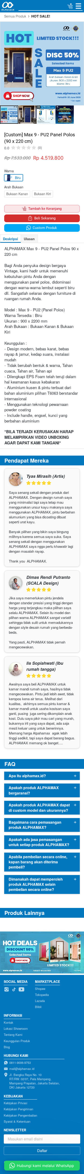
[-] (6, 989)
